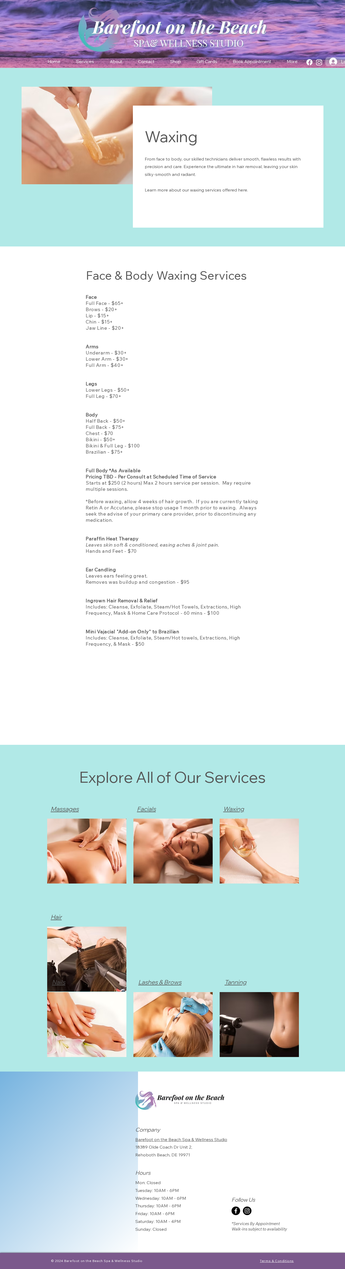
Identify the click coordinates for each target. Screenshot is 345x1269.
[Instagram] (319, 62)
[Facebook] (309, 62)
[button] (85, 61)
